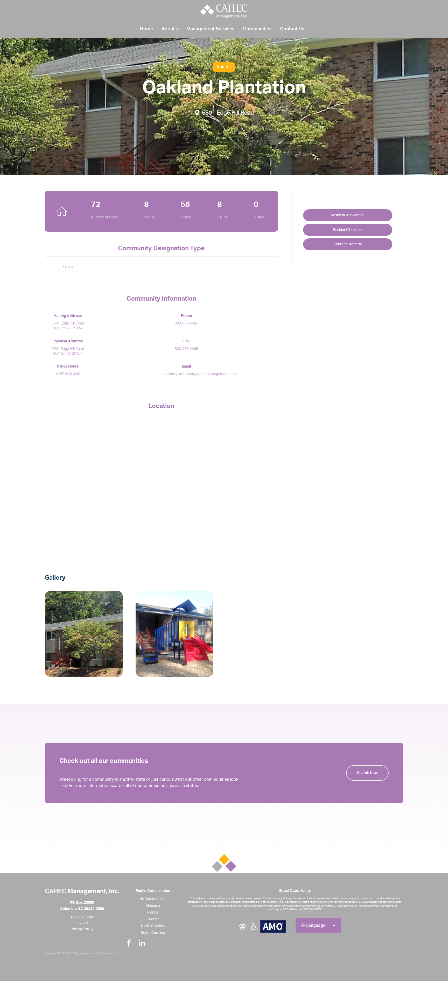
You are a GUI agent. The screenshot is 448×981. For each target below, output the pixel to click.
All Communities (153, 899)
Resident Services (347, 230)
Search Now (367, 773)
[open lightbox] (88, 634)
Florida (152, 912)
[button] (169, 29)
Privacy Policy (82, 929)
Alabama (153, 906)
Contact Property (347, 244)
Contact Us (292, 29)
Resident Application (348, 215)
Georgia (152, 919)
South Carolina (153, 933)
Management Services (210, 29)
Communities (257, 29)
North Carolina (153, 926)
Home (146, 29)
